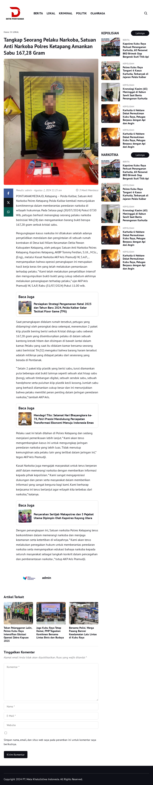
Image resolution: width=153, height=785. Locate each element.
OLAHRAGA (97, 13)
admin (28, 190)
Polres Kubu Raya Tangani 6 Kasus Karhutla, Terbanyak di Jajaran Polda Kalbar (135, 72)
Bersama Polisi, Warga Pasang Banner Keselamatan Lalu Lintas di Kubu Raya (83, 632)
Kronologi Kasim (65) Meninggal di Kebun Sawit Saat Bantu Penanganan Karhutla (135, 93)
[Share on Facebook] (8, 193)
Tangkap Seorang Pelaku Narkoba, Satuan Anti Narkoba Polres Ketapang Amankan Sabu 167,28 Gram (50, 46)
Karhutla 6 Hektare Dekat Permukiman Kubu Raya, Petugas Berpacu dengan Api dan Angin (134, 117)
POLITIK (81, 13)
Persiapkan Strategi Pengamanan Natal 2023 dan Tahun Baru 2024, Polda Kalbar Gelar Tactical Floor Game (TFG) (62, 307)
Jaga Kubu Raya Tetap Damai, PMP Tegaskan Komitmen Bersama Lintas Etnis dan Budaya (50, 632)
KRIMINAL (65, 13)
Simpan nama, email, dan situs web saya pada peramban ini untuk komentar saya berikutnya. (50, 742)
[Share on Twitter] (8, 202)
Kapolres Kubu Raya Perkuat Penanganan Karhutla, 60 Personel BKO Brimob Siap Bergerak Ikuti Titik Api (136, 50)
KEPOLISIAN (128, 63)
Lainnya (140, 33)
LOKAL (51, 13)
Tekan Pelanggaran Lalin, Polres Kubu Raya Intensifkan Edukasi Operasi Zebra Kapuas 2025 (18, 634)
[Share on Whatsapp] (8, 212)
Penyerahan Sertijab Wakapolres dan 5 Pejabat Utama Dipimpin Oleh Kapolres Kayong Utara (64, 516)
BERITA (38, 13)
